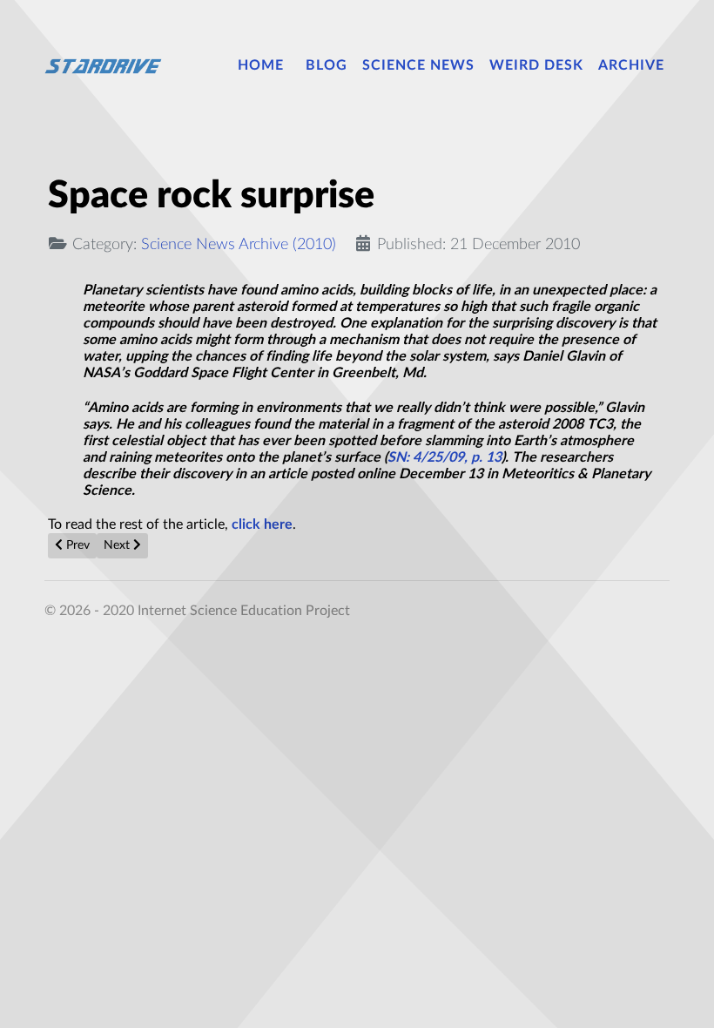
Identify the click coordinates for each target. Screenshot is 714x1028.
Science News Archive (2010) (238, 244)
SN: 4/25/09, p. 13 (444, 457)
